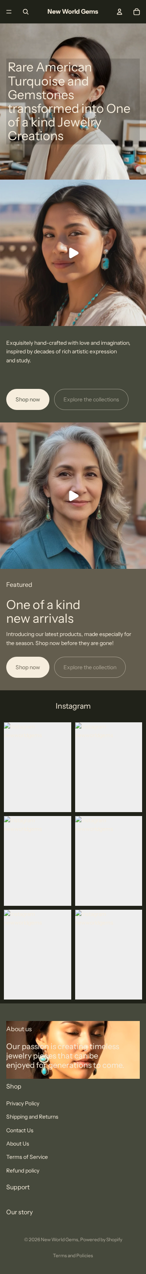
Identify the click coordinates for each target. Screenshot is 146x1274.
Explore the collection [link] (89, 667)
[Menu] (9, 12)
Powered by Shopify (101, 1239)
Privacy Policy (22, 1103)
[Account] (119, 11)
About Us (17, 1143)
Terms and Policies (73, 1255)
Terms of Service (27, 1156)
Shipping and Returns (32, 1116)
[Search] (25, 11)
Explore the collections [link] (91, 399)
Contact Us (19, 1129)
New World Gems (59, 1239)
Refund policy (22, 1170)
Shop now (28, 399)
